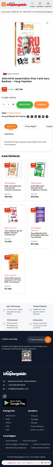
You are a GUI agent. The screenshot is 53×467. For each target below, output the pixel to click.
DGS (7, 426)
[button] (4, 4)
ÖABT (8, 419)
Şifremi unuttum (37, 430)
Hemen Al (41, 104)
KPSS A (8, 423)
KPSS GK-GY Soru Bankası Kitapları (38, 12)
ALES (7, 430)
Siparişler (34, 419)
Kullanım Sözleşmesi (41, 444)
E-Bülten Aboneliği (9, 339)
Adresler (34, 423)
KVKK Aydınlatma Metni (40, 448)
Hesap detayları (37, 426)
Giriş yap (34, 416)
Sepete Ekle (24, 104)
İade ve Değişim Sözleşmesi (17, 444)
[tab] (10, 126)
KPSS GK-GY (17, 12)
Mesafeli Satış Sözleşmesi (16, 448)
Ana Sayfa (6, 12)
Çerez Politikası (12, 441)
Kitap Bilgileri (31, 126)
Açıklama (11, 126)
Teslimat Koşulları (30, 441)
